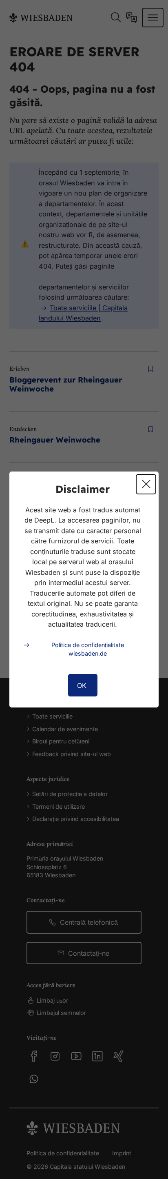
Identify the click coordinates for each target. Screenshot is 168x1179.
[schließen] (146, 484)
